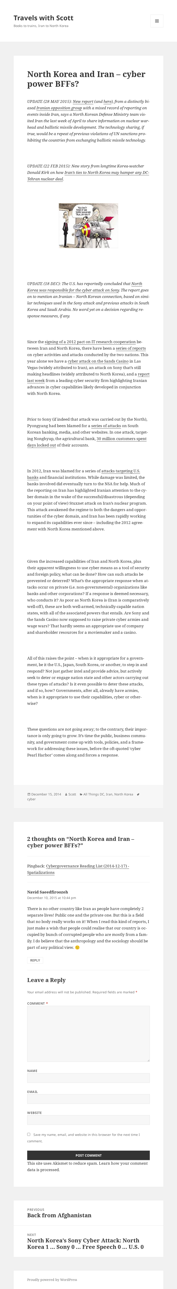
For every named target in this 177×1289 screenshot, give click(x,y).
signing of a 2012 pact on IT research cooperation (90, 341)
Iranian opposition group (59, 107)
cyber (31, 799)
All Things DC (93, 794)
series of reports (131, 348)
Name (32, 1071)
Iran (109, 794)
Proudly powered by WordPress (52, 1279)
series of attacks (106, 425)
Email (32, 1092)
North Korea (123, 794)
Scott (72, 794)
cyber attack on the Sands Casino (98, 361)
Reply (35, 960)
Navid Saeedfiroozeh (47, 892)
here (107, 101)
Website (34, 1112)
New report (83, 101)
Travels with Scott (44, 17)
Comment (37, 1003)
